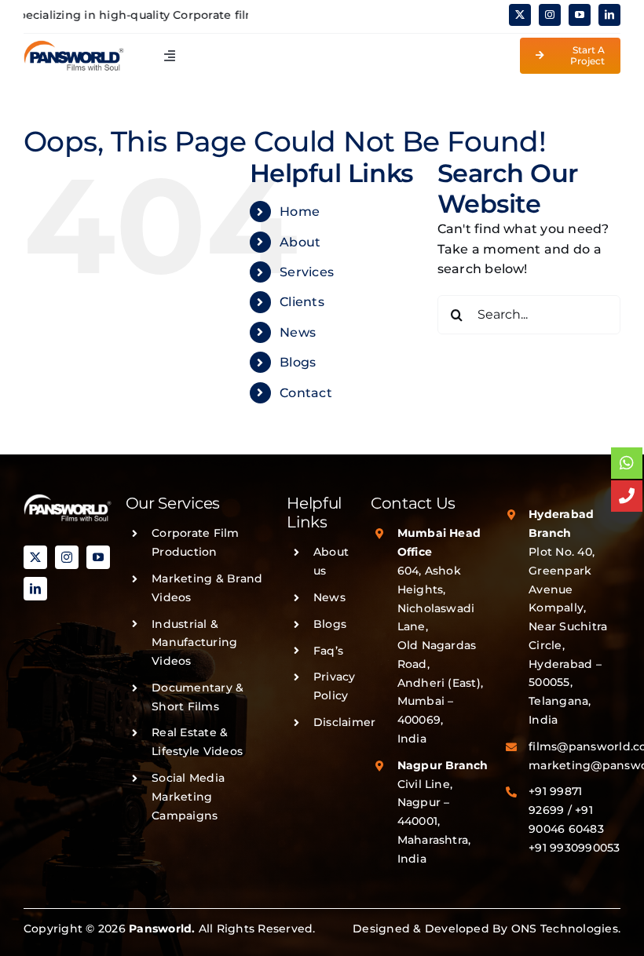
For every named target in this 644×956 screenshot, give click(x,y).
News (298, 332)
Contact (306, 392)
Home (300, 211)
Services (307, 272)
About (300, 242)
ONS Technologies (564, 928)
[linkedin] (609, 15)
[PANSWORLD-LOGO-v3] (74, 45)
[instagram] (550, 15)
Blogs (298, 362)
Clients (302, 301)
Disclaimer (344, 722)
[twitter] (520, 15)
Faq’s (328, 651)
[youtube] (580, 15)
